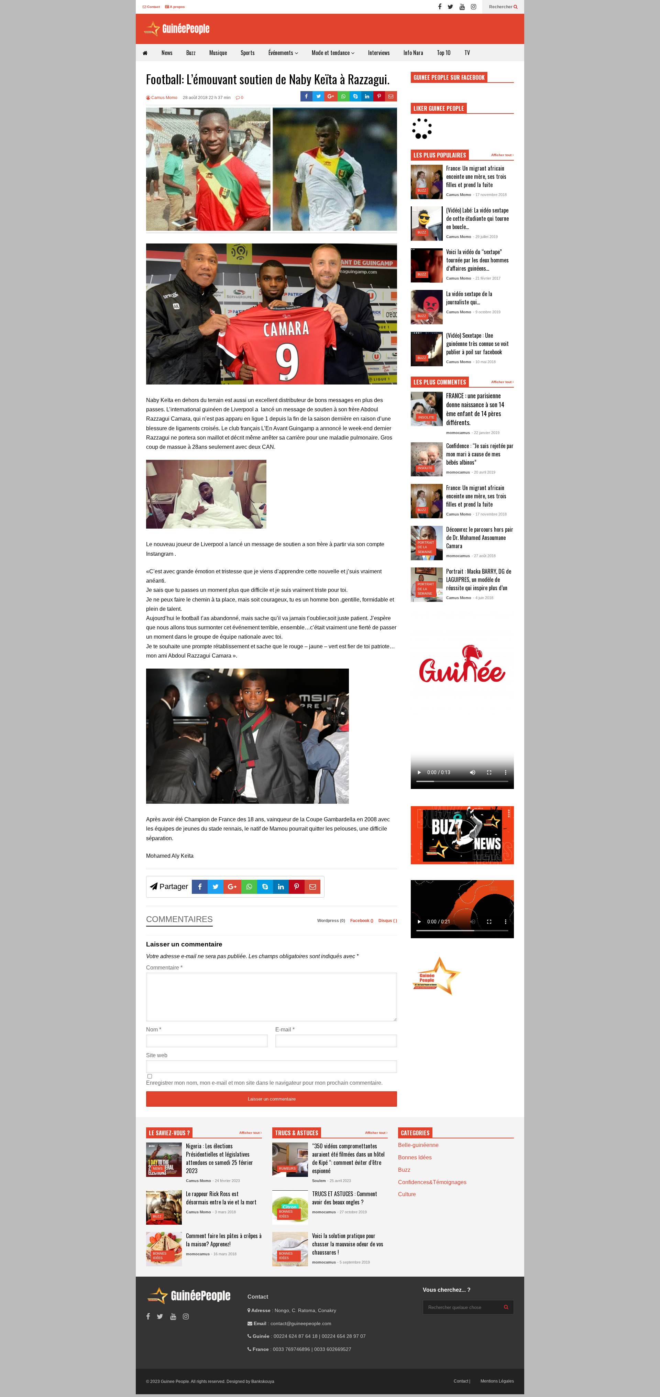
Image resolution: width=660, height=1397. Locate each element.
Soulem (319, 1181)
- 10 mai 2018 (484, 362)
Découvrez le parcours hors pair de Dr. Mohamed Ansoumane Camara (479, 537)
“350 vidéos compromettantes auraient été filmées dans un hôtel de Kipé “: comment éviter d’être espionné (348, 1158)
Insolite (426, 417)
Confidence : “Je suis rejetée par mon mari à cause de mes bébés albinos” (480, 454)
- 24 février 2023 (226, 1181)
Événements (281, 52)
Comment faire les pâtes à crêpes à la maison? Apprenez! (224, 1240)
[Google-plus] (331, 96)
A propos (177, 7)
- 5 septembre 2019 (353, 1262)
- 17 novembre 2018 (490, 195)
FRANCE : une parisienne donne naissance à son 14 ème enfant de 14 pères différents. (475, 409)
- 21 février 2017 (486, 278)
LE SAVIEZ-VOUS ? (169, 1133)
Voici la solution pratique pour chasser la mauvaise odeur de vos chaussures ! (347, 1244)
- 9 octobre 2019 (486, 312)
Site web (156, 1055)
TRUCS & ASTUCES (296, 1133)
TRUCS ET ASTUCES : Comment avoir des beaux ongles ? (344, 1198)
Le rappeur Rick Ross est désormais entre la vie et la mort (221, 1198)
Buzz (191, 52)
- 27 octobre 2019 (352, 1212)
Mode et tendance (331, 52)
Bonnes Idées (415, 1157)
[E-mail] (391, 96)
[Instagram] (473, 7)
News (167, 52)
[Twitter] (450, 7)
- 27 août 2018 (484, 556)
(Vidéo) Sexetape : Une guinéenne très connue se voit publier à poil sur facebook (477, 343)
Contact (153, 7)
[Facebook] (439, 7)
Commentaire (164, 968)
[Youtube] (462, 7)
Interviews (379, 52)
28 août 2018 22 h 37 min (207, 97)
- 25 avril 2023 (339, 1181)
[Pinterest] (379, 96)
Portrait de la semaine (426, 547)
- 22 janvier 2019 (485, 433)
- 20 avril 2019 (483, 472)
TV (467, 52)
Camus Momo (163, 97)
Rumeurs (287, 1168)
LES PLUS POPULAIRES (440, 155)
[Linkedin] (367, 96)
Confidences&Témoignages (432, 1182)
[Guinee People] (179, 29)
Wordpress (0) (331, 920)
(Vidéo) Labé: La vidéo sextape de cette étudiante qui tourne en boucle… (477, 218)
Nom (153, 1029)
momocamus (458, 433)
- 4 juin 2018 (483, 598)
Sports (248, 52)
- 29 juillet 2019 (485, 237)
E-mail (285, 1029)
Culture (407, 1194)
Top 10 (444, 52)
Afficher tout (502, 155)
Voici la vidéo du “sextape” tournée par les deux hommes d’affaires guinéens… (477, 260)
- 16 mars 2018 (223, 1254)
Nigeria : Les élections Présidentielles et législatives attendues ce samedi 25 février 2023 (219, 1158)
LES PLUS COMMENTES (440, 382)
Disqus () (387, 920)
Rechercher (501, 6)
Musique (218, 52)
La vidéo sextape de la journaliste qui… (469, 298)
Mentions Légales (497, 1381)
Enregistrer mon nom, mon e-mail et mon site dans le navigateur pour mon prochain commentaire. (264, 1083)
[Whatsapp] (344, 96)
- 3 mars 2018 (224, 1212)
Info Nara (413, 52)
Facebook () (362, 920)
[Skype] (356, 96)
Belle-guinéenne (418, 1145)
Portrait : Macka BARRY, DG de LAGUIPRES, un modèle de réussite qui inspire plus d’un (478, 579)
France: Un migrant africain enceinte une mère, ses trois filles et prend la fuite (476, 176)
